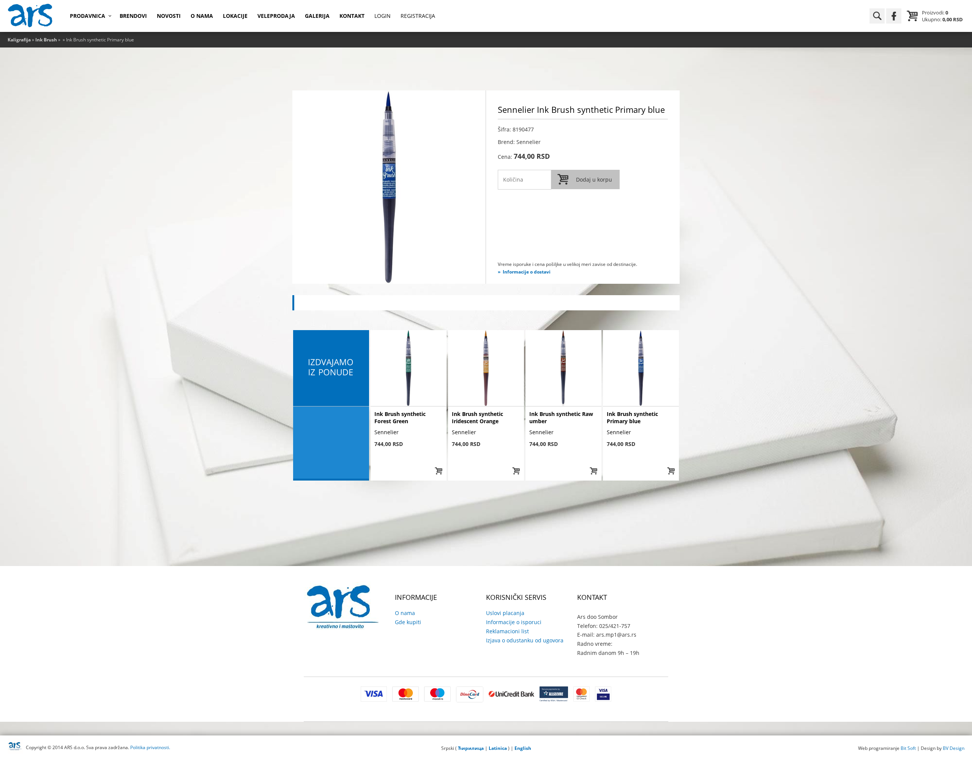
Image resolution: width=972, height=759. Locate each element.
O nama (202, 15)
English (522, 748)
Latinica (498, 748)
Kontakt (351, 15)
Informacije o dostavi (527, 272)
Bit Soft (908, 748)
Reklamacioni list (507, 631)
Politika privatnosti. (150, 747)
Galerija (317, 15)
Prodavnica (87, 15)
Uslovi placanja (505, 613)
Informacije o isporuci (513, 622)
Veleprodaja (276, 15)
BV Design (953, 748)
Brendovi (133, 15)
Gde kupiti (408, 622)
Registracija (418, 15)
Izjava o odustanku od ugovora (524, 640)
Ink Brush (46, 39)
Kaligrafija (19, 39)
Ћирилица (471, 748)
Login (382, 15)
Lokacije (235, 15)
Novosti (169, 15)
